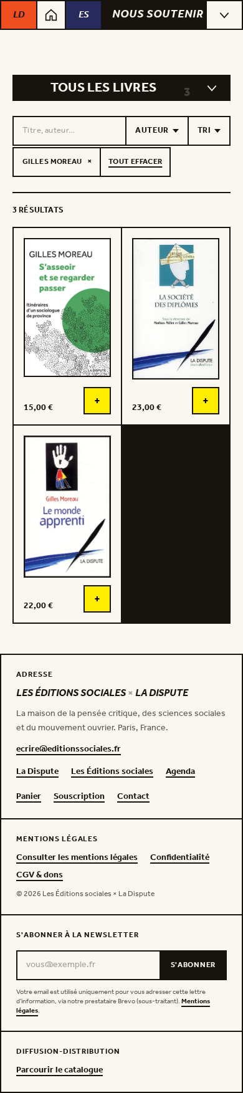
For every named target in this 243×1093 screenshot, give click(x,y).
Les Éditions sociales (112, 772)
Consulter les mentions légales (77, 858)
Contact (133, 797)
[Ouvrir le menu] (224, 15)
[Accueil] (51, 15)
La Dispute (37, 772)
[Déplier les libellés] (211, 88)
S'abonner (193, 965)
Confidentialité (179, 858)
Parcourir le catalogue (59, 1070)
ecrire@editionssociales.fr (68, 749)
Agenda (180, 772)
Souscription (79, 797)
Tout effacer (135, 162)
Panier (28, 797)
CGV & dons (39, 875)
